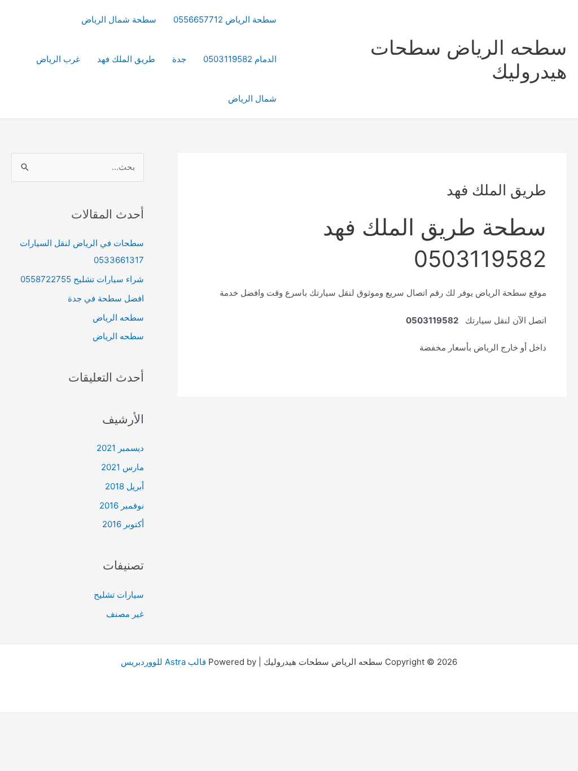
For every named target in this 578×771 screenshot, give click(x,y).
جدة (179, 59)
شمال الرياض (252, 98)
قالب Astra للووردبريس (163, 661)
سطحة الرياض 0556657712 (225, 19)
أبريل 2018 (124, 486)
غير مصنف (125, 613)
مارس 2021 (122, 467)
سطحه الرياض (118, 317)
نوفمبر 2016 (121, 505)
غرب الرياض (58, 59)
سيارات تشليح (119, 594)
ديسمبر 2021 (120, 448)
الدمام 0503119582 (240, 59)
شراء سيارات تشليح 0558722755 (82, 279)
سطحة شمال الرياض (118, 19)
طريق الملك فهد (126, 59)
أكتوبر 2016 (123, 524)
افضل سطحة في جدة (106, 298)
